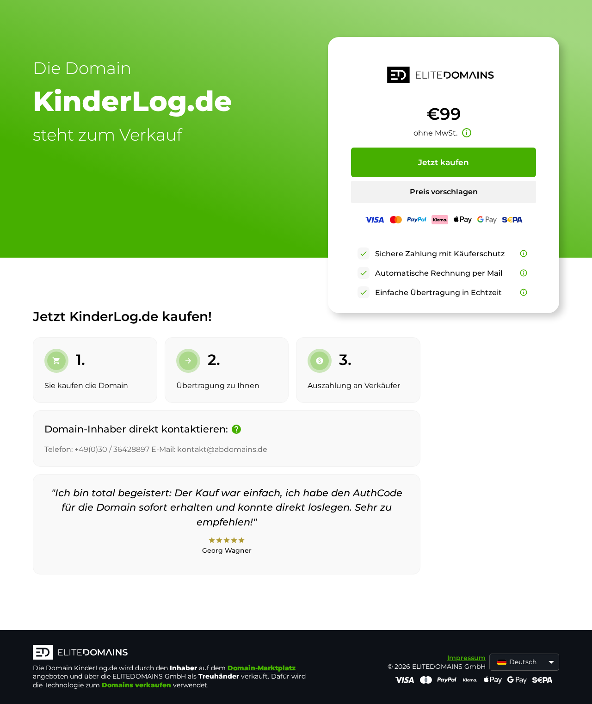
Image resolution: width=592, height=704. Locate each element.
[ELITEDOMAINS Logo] (171, 653)
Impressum (466, 658)
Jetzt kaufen (443, 162)
